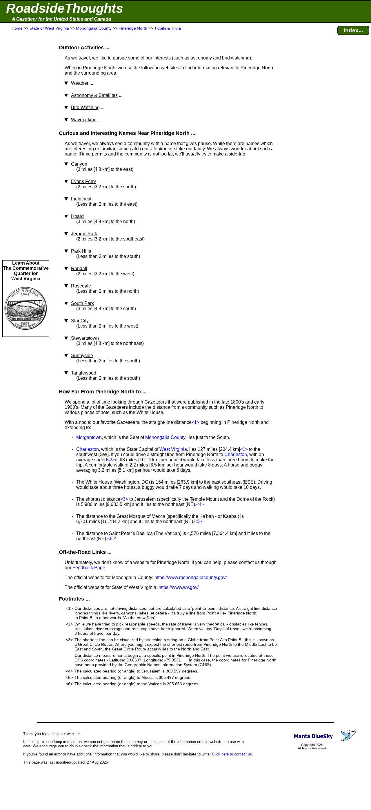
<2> (111, 459)
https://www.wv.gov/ (179, 587)
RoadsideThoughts (64, 8)
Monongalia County (165, 437)
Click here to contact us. (232, 754)
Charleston (87, 449)
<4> (200, 504)
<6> (111, 538)
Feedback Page (88, 567)
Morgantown (89, 437)
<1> (195, 422)
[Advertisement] (26, 146)
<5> (198, 521)
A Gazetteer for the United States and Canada (61, 19)
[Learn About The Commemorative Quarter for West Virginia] (26, 333)
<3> (124, 499)
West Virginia (173, 449)
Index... (353, 30)
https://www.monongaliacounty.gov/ (190, 577)
